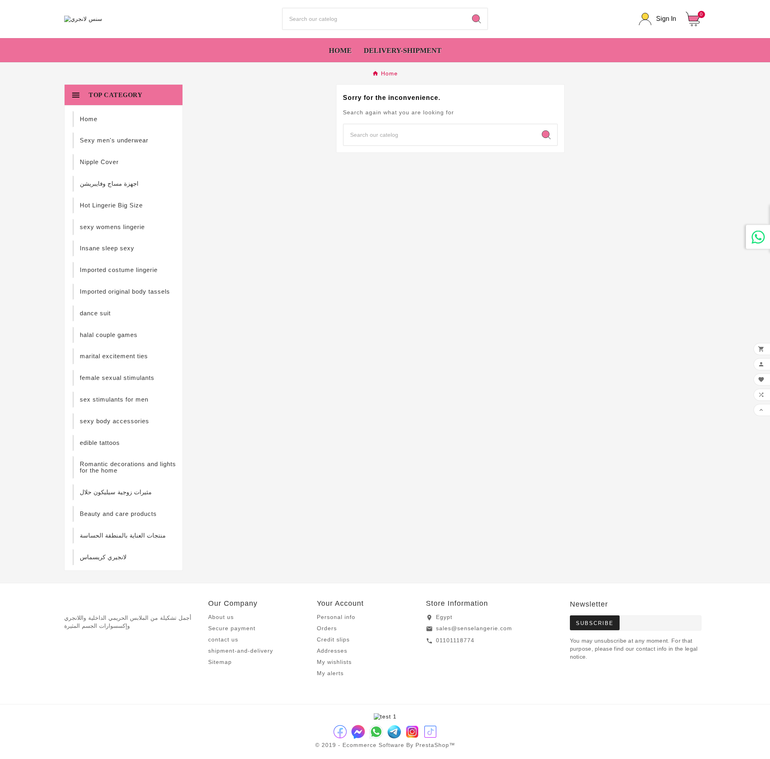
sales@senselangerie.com (474, 628)
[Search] (476, 18)
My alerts (330, 673)
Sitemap (220, 662)
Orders (327, 628)
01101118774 (455, 640)
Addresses (332, 650)
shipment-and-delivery (240, 650)
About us (221, 617)
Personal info (336, 617)
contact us (223, 639)
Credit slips (333, 639)
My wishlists (334, 662)
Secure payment (231, 628)
